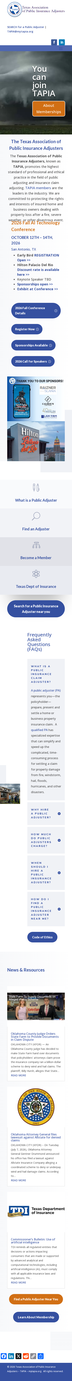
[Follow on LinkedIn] (62, 42)
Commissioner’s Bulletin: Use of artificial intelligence (33, 1240)
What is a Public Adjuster (36, 500)
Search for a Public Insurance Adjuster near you (36, 609)
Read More (18, 1075)
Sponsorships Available (31, 345)
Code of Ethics (42, 937)
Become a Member (36, 557)
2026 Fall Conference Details (30, 310)
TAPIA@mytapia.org (20, 31)
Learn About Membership (36, 1317)
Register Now (25, 329)
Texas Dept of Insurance (36, 586)
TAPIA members (38, 188)
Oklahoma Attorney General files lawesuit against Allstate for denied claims (36, 1137)
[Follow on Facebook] (54, 42)
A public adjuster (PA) (46, 690)
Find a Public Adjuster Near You (36, 1299)
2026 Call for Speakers (31, 361)
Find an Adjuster (44, 117)
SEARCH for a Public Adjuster (25, 27)
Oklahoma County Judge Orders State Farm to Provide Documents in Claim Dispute (35, 1037)
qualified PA (39, 730)
